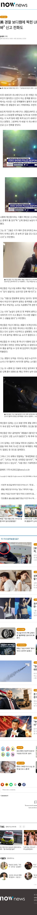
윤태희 (2, 36)
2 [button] (35, 884)
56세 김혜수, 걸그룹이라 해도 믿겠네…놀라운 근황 (15, 877)
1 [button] (34, 884)
